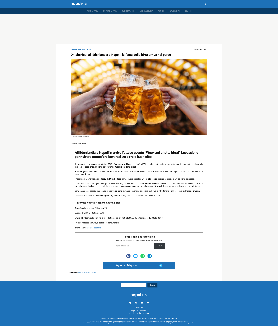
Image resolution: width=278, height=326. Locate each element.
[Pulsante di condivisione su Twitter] (135, 256)
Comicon (188, 11)
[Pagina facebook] (130, 303)
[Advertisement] (139, 29)
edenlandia (82, 273)
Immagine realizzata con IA (81, 136)
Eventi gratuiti (91, 273)
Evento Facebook (93, 228)
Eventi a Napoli (92, 11)
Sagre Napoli (84, 50)
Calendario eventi (146, 11)
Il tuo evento (175, 11)
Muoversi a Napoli (110, 11)
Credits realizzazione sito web (168, 318)
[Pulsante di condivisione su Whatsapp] (142, 256)
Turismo (161, 11)
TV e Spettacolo (128, 11)
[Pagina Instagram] (136, 303)
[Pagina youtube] (148, 303)
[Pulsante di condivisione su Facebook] (128, 256)
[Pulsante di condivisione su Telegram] (149, 256)
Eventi (74, 50)
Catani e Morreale (122, 318)
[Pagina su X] (142, 303)
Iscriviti (159, 246)
